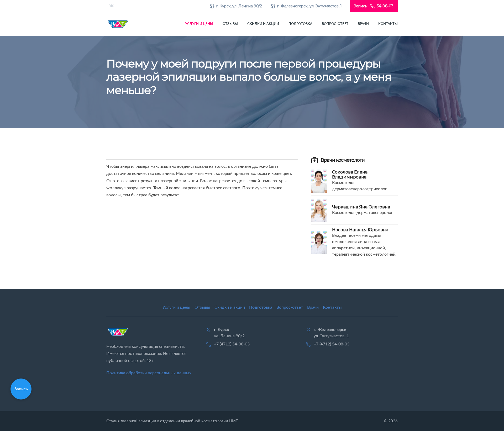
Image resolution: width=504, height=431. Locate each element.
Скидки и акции (263, 24)
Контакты (388, 24)
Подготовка (300, 24)
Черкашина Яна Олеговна (361, 206)
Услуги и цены (199, 24)
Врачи (363, 24)
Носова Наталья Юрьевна (360, 229)
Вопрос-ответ (335, 24)
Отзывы (230, 24)
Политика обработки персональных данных (148, 373)
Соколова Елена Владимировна (350, 175)
